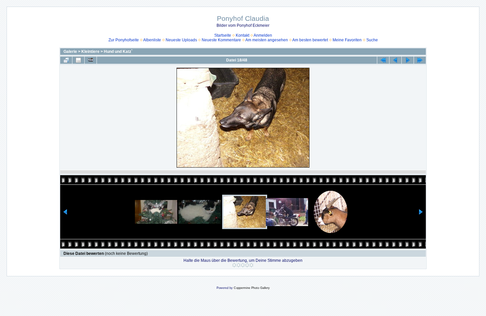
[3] (243, 265)
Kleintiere (90, 51)
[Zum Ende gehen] (420, 60)
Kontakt (242, 35)
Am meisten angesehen (266, 40)
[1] (234, 265)
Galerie (70, 51)
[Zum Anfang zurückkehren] (383, 60)
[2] (238, 265)
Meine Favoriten (347, 40)
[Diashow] (91, 60)
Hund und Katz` (118, 51)
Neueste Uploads (181, 40)
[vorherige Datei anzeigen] (395, 60)
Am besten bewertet (310, 40)
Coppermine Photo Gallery (252, 288)
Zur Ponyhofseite (123, 40)
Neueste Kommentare (221, 40)
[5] (251, 265)
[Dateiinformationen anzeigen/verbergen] (78, 60)
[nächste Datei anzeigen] (408, 60)
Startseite (222, 35)
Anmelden (263, 35)
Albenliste (152, 40)
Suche (372, 40)
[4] (247, 265)
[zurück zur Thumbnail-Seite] (66, 60)
